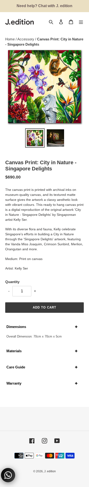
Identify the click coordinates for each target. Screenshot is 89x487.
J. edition (50, 471)
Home (10, 39)
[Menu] (81, 22)
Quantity (12, 282)
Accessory (26, 39)
